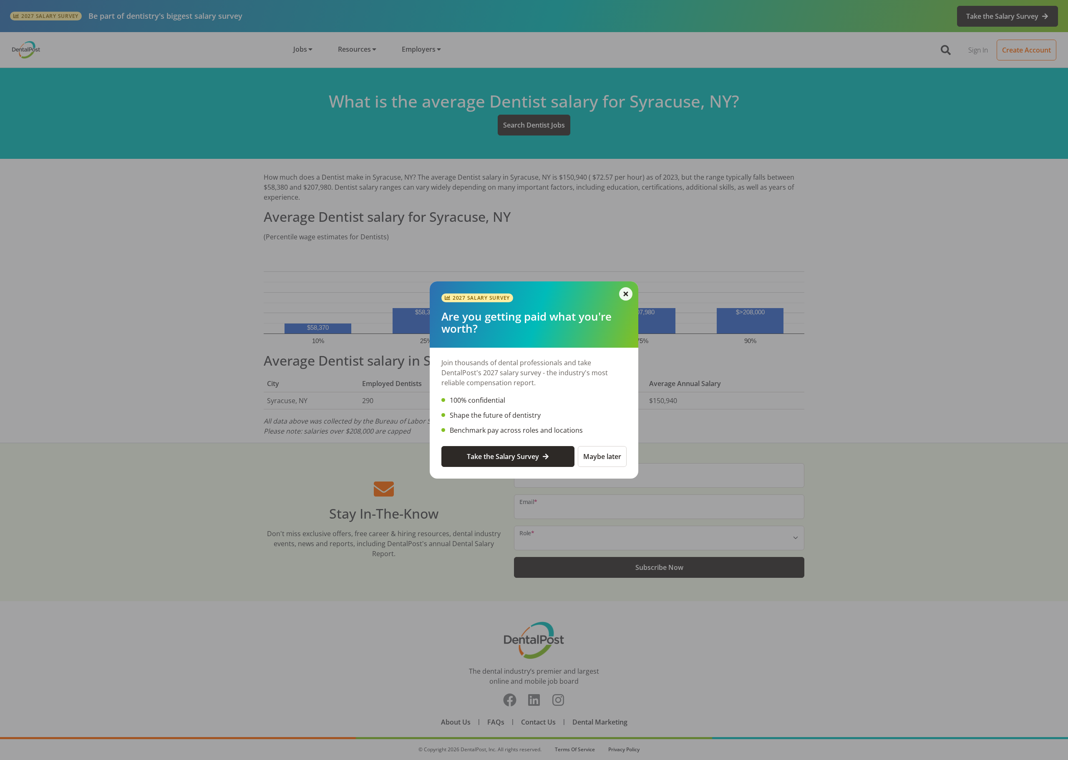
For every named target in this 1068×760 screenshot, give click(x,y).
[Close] (625, 294)
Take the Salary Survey (503, 456)
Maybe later (602, 456)
